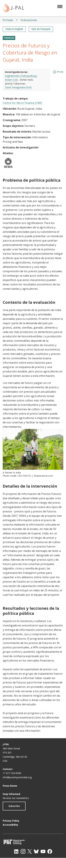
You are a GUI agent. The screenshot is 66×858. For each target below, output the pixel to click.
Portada (8, 20)
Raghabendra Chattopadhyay (21, 75)
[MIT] (33, 842)
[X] (29, 851)
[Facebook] (49, 851)
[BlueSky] (36, 851)
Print (60, 72)
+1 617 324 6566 (12, 773)
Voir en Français (40, 29)
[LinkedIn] (16, 851)
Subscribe (14, 806)
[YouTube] (43, 851)
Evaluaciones (29, 20)
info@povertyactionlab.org (17, 777)
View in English (14, 29)
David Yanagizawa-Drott (18, 87)
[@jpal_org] (23, 851)
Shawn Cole (11, 79)
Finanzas (9, 37)
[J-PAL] (13, 8)
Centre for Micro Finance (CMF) (22, 103)
